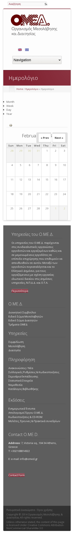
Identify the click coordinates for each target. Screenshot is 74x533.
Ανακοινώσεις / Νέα (20, 368)
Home (19, 88)
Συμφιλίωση (16, 342)
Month (10, 102)
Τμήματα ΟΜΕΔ (18, 324)
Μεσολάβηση (16, 346)
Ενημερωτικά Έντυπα (21, 408)
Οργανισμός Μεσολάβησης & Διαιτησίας (34, 516)
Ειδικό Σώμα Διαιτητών (22, 320)
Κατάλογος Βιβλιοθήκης (23, 389)
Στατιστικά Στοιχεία (20, 380)
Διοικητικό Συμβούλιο (22, 312)
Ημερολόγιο (31, 88)
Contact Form (16, 475)
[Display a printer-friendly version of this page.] (10, 125)
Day (8, 110)
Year (9, 114)
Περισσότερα (20, 291)
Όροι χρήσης (45, 510)
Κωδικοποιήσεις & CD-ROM (25, 417)
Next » (59, 138)
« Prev (45, 138)
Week (10, 106)
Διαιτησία (14, 350)
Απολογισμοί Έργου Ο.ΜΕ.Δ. (25, 412)
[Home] (34, 36)
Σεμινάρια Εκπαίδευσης (23, 376)
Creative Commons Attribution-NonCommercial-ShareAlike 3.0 (35, 526)
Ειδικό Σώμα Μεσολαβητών (25, 316)
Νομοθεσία (15, 385)
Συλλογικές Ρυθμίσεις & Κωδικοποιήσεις (33, 372)
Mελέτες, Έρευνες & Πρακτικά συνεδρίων (34, 421)
